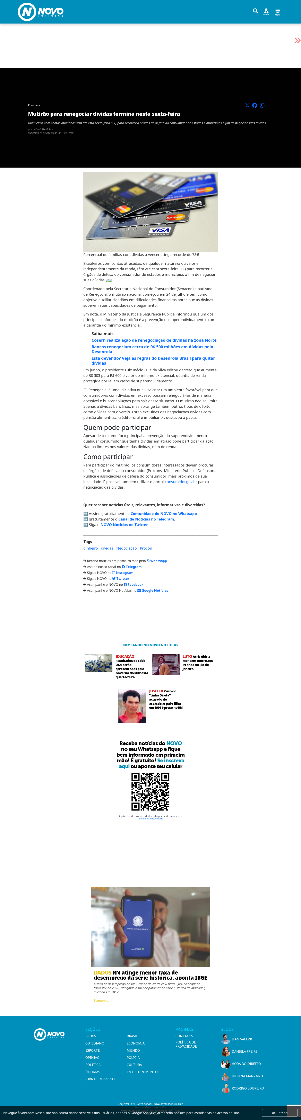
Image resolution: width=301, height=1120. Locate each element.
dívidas (107, 548)
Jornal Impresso (100, 1079)
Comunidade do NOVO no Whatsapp (164, 513)
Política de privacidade (186, 1044)
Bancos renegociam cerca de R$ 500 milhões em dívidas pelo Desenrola (152, 349)
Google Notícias (154, 590)
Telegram (133, 567)
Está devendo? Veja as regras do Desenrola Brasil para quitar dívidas (153, 360)
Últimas (92, 1072)
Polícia (133, 1058)
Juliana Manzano (247, 1076)
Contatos (184, 1036)
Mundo (133, 1050)
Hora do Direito (246, 1063)
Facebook (135, 584)
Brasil (132, 1036)
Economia (136, 1043)
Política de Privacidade (150, 818)
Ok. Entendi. (279, 1113)
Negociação (126, 548)
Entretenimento (142, 1072)
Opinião (92, 1058)
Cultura (134, 1065)
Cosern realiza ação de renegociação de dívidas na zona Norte (154, 340)
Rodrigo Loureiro (248, 1088)
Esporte (92, 1050)
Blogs (90, 1036)
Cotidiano (94, 1043)
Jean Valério (242, 1039)
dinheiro (90, 548)
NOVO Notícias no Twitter (124, 524)
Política (93, 1065)
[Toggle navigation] (277, 11)
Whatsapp (158, 561)
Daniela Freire (244, 1051)
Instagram (124, 572)
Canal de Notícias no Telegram (146, 519)
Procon (146, 548)
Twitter (122, 578)
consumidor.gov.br (181, 481)
